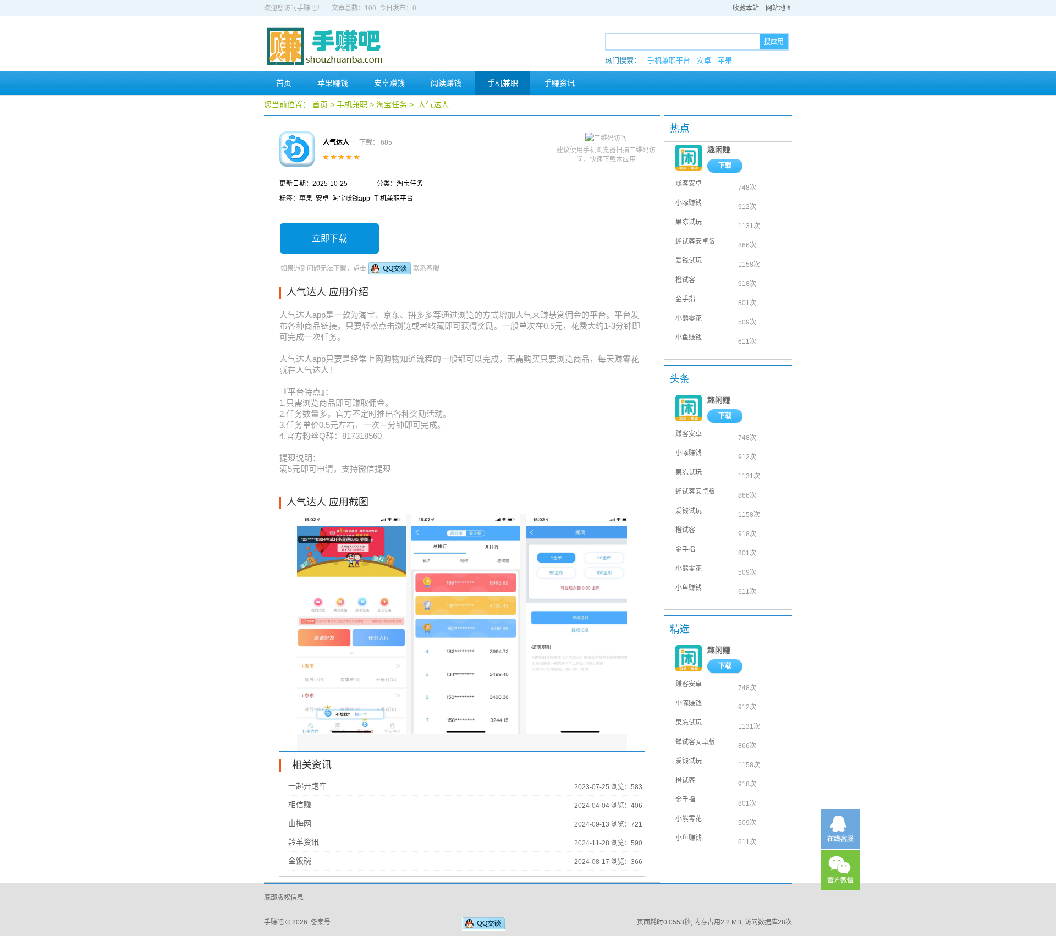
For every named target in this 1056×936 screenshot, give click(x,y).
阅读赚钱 (446, 83)
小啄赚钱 (688, 203)
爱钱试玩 (688, 261)
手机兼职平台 (668, 60)
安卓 (704, 60)
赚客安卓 (688, 184)
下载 (725, 165)
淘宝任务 (391, 104)
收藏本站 (746, 8)
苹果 (725, 60)
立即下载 (329, 238)
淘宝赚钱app (351, 198)
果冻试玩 (688, 222)
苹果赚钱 (332, 83)
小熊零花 (688, 318)
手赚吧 (274, 922)
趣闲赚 (718, 149)
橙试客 (685, 280)
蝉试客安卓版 (695, 241)
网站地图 (779, 8)
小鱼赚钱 (688, 338)
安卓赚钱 (389, 83)
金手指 (685, 299)
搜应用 (774, 42)
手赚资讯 (559, 83)
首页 (284, 83)
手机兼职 (502, 83)
